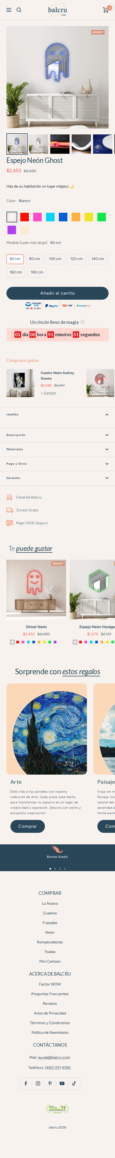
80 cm (34, 258)
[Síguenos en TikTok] (74, 1084)
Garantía (13, 478)
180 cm (37, 272)
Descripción (15, 435)
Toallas (50, 952)
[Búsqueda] (19, 10)
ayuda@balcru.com (54, 1057)
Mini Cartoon (50, 961)
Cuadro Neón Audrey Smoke (57, 375)
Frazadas (50, 923)
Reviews (50, 1003)
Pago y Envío (16, 464)
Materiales (14, 449)
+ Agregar (48, 393)
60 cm (15, 258)
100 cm (55, 258)
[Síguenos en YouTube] (62, 1084)
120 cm (76, 258)
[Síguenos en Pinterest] (50, 1084)
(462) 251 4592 (58, 1067)
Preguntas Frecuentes (50, 994)
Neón (50, 932)
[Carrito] (106, 10)
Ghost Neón (36, 627)
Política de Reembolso (50, 1032)
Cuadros (50, 913)
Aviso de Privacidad (50, 1013)
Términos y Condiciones (50, 1023)
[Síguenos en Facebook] (26, 1084)
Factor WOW (50, 984)
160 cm (16, 272)
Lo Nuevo (50, 903)
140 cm (97, 258)
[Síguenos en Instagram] (38, 1084)
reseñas (12, 414)
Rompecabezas (50, 942)
